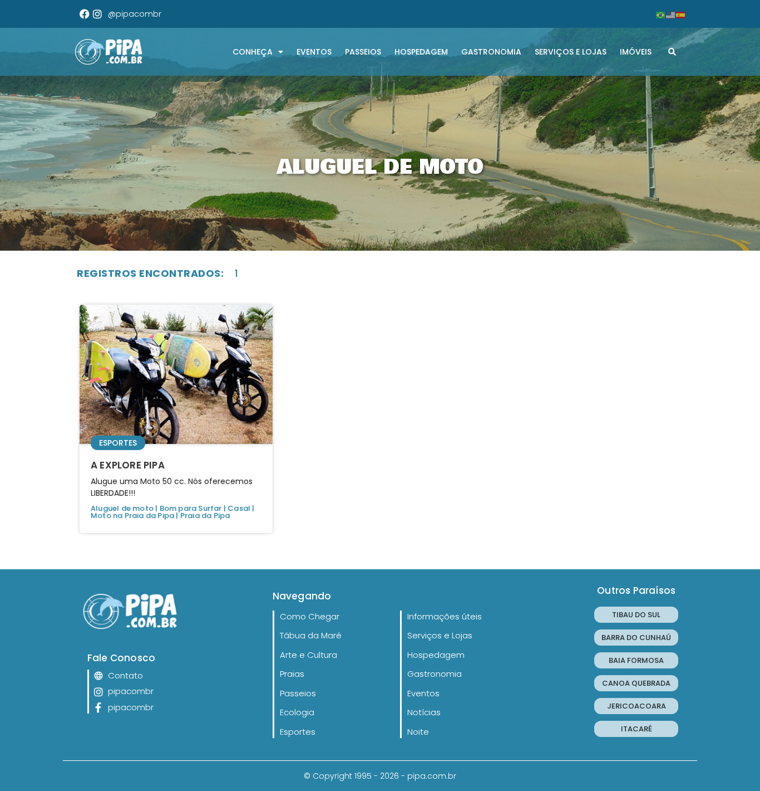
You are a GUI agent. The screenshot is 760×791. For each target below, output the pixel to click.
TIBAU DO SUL (636, 614)
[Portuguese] (661, 13)
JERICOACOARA (636, 706)
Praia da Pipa (205, 515)
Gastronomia (491, 51)
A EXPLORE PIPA (128, 465)
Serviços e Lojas (570, 51)
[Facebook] (85, 14)
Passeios (363, 51)
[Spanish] (681, 13)
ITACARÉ (636, 729)
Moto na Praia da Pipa (132, 515)
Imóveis (636, 51)
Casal (239, 508)
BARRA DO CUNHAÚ (636, 637)
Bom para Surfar (191, 508)
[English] (671, 13)
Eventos (314, 51)
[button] (672, 51)
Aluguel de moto (122, 508)
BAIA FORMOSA (636, 660)
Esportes (118, 442)
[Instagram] (97, 14)
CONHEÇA (253, 51)
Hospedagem (421, 51)
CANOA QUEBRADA (636, 683)
